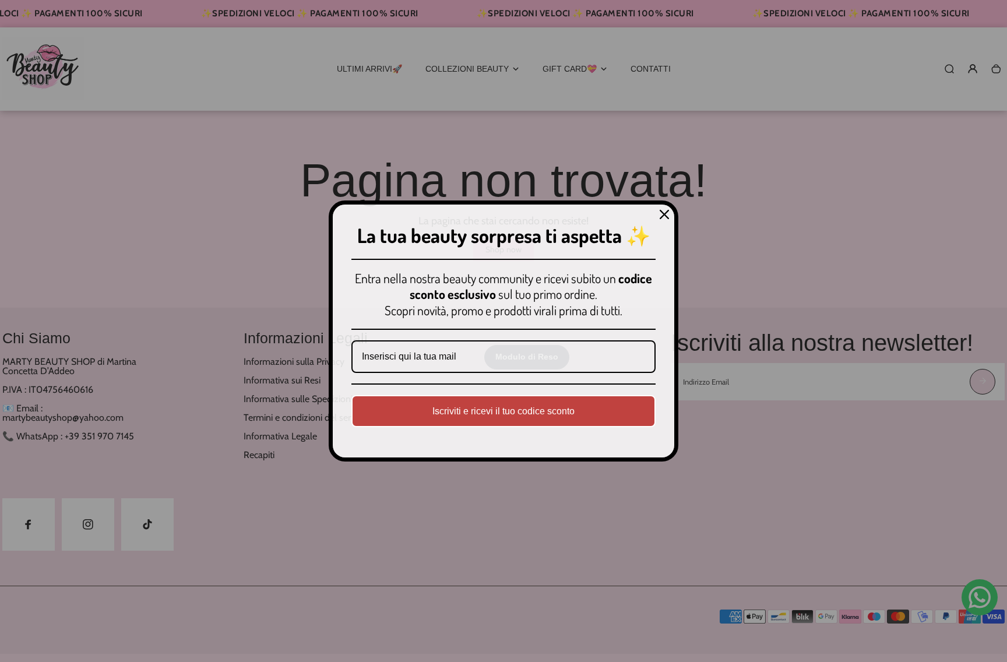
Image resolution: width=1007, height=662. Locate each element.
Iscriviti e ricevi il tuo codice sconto (503, 411)
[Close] (664, 214)
